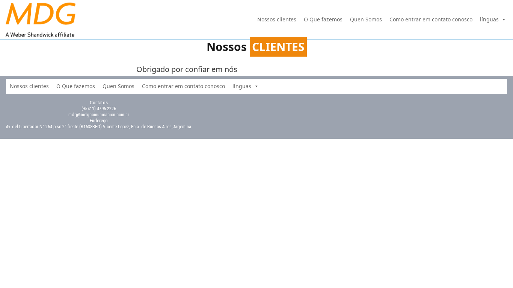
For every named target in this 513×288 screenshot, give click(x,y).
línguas (489, 19)
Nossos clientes (276, 19)
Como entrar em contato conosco (430, 19)
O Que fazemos (323, 19)
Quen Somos (366, 19)
